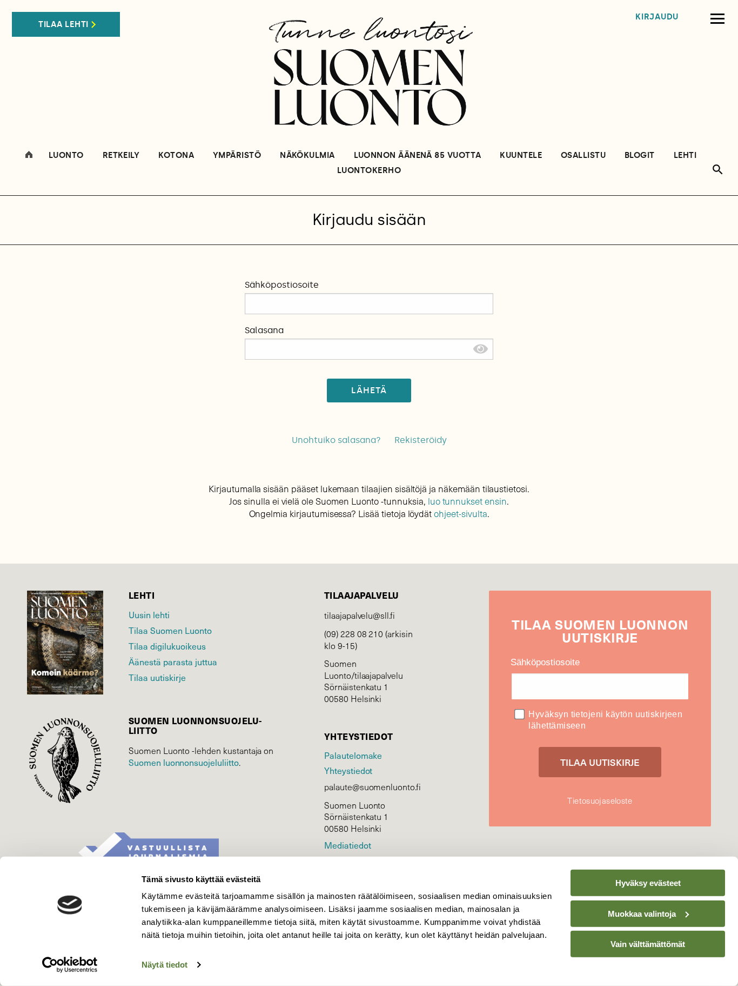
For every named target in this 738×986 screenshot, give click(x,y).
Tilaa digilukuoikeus (167, 645)
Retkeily (121, 155)
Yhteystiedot (348, 770)
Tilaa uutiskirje (157, 677)
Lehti (685, 155)
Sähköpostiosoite (282, 285)
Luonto (66, 155)
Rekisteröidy (420, 440)
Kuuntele (521, 155)
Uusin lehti (149, 614)
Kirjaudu (657, 17)
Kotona (176, 155)
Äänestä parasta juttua (173, 661)
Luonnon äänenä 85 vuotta (417, 155)
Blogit (640, 155)
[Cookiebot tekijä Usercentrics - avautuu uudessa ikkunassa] (70, 965)
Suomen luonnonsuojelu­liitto (184, 762)
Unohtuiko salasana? (336, 440)
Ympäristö (237, 155)
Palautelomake (353, 755)
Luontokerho (369, 171)
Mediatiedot (347, 844)
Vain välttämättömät (647, 944)
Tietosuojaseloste (599, 800)
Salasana (264, 330)
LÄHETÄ (369, 390)
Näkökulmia (307, 155)
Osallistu (583, 155)
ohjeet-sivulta (460, 513)
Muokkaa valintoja (642, 913)
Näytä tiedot (164, 964)
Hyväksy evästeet (648, 883)
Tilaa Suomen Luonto (170, 630)
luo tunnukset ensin (467, 501)
